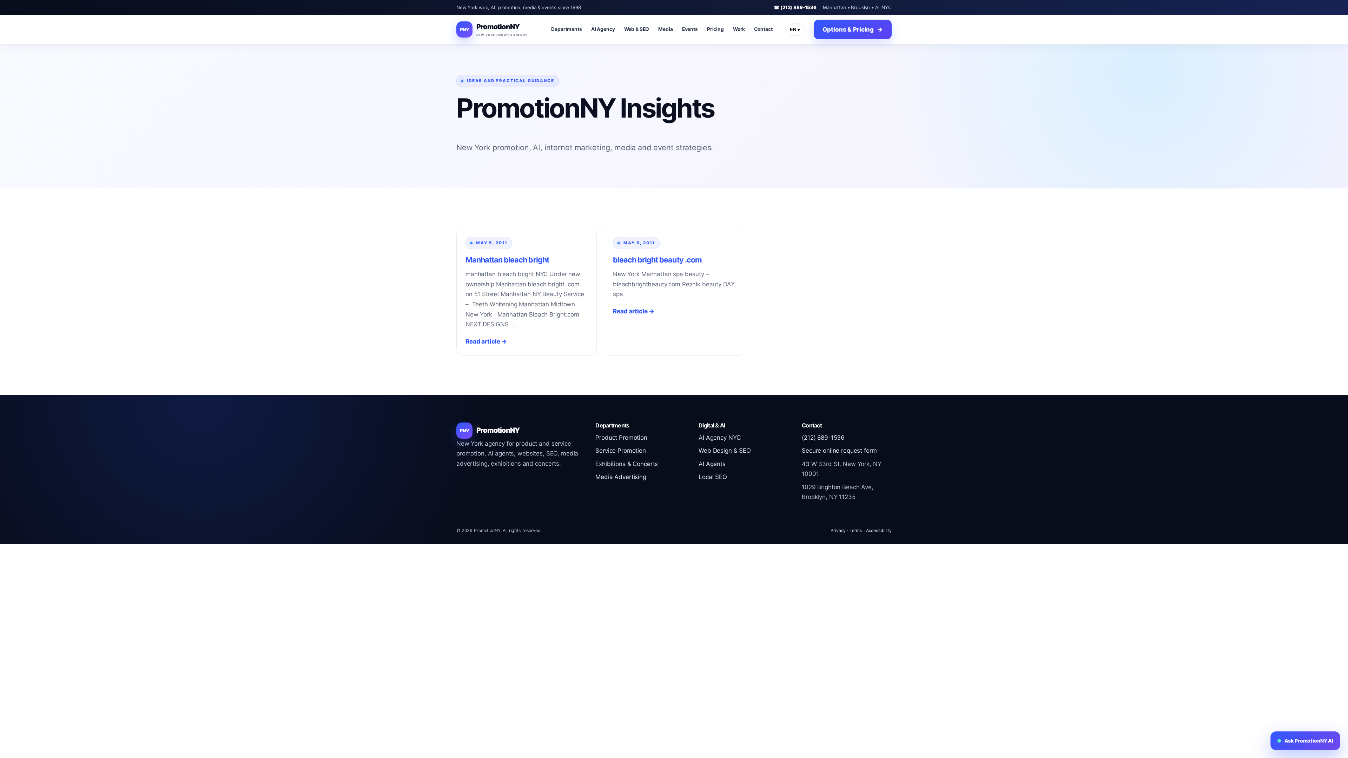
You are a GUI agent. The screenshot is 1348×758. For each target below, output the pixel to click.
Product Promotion (621, 437)
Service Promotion (620, 450)
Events (690, 29)
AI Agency (603, 29)
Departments (566, 29)
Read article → (486, 341)
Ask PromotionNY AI (1308, 741)
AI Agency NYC (719, 437)
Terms (856, 530)
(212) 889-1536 (823, 437)
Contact (763, 29)
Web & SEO (636, 29)
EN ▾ (795, 29)
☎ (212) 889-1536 (795, 7)
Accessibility (879, 530)
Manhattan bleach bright (507, 259)
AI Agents (712, 463)
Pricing (715, 29)
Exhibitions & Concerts (626, 463)
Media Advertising (620, 476)
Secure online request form (839, 450)
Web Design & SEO (725, 450)
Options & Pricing (848, 29)
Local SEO (713, 476)
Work (739, 29)
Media (665, 29)
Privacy (838, 530)
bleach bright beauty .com (657, 259)
